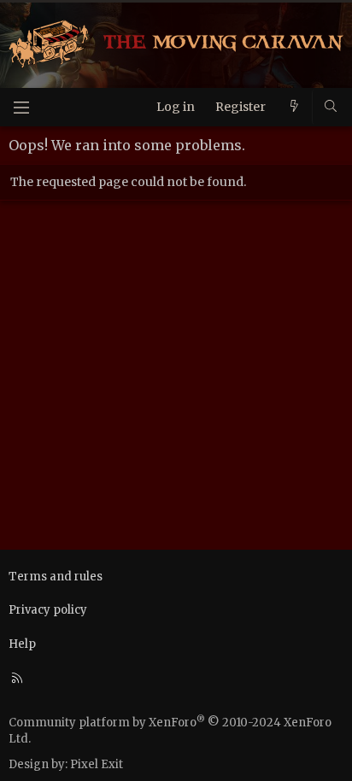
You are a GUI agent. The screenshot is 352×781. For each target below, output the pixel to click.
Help (22, 644)
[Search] (330, 107)
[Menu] (21, 107)
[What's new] (294, 107)
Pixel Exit (96, 764)
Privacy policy (48, 610)
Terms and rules (56, 576)
